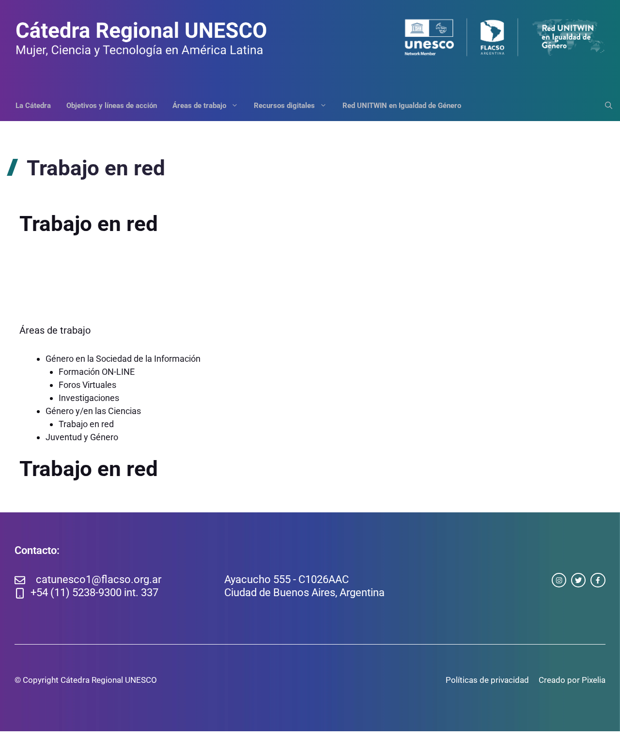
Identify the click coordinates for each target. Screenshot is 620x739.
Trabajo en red (86, 424)
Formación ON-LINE (97, 372)
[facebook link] (597, 580)
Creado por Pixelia (572, 680)
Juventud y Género (82, 437)
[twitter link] (578, 580)
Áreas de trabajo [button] (199, 105)
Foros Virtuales (87, 385)
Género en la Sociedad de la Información (123, 359)
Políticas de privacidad (487, 680)
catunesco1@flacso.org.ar (98, 579)
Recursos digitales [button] (284, 105)
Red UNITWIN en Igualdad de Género (401, 105)
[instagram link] (559, 580)
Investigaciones (89, 398)
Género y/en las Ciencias (93, 411)
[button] (604, 105)
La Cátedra (33, 105)
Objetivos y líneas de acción (111, 105)
